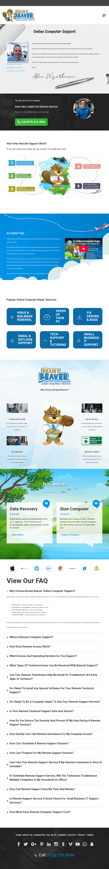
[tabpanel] (29, 522)
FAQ (48, 835)
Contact (72, 835)
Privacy (82, 835)
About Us (27, 835)
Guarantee (39, 835)
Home (19, 835)
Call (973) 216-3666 (33, 122)
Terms (90, 835)
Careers (62, 835)
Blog (53, 835)
